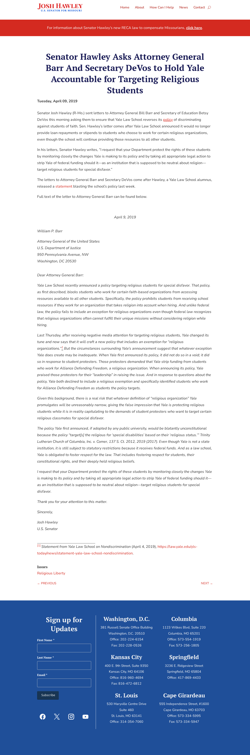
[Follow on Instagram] (71, 716)
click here (194, 27)
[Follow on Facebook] (42, 716)
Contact (199, 7)
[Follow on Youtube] (85, 716)
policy (168, 119)
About (139, 7)
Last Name (45, 657)
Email (42, 675)
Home (124, 7)
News (183, 7)
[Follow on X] (56, 716)
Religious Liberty (51, 573)
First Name (45, 640)
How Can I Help (162, 7)
